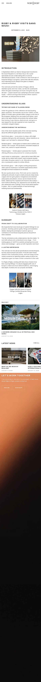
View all (36, 342)
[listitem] (14, 359)
